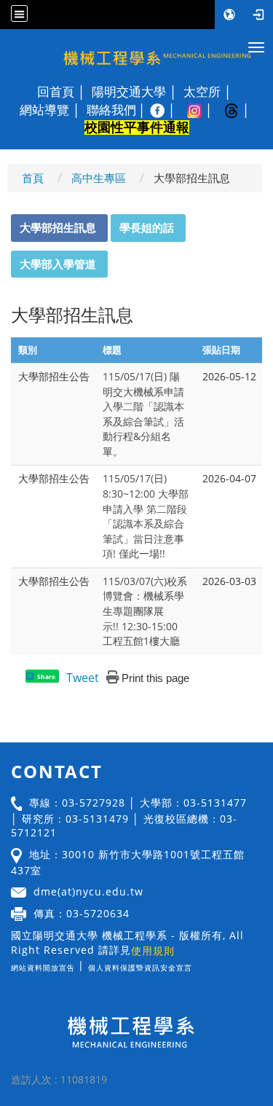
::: (4, 222)
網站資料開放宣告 (43, 967)
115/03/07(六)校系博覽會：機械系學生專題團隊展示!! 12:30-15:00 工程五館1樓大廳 (145, 611)
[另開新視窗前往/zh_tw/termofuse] (195, 965)
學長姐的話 (146, 227)
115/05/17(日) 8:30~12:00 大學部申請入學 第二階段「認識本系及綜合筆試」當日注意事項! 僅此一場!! (146, 515)
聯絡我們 (111, 110)
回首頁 (55, 92)
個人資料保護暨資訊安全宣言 (140, 967)
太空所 (202, 92)
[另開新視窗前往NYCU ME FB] (165, 110)
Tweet (82, 678)
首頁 (33, 177)
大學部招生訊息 (58, 227)
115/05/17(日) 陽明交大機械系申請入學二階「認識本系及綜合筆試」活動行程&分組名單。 (143, 413)
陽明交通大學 (129, 92)
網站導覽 (44, 110)
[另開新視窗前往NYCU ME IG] (202, 110)
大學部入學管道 (58, 263)
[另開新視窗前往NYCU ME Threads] (239, 110)
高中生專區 (98, 177)
